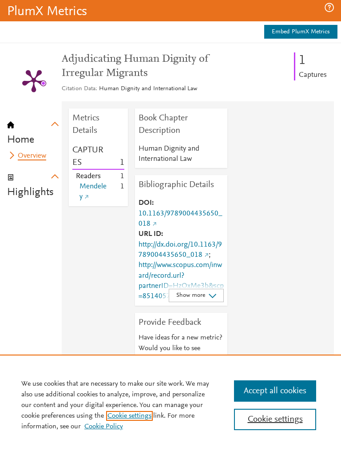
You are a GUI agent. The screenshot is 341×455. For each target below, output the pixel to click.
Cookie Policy (103, 426)
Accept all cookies (275, 391)
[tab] (34, 130)
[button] (329, 7)
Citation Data (78, 89)
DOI (145, 203)
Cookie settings (129, 415)
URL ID (150, 234)
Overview (32, 156)
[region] (170, 405)
